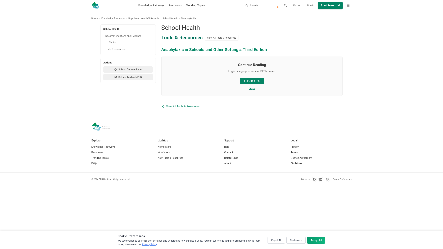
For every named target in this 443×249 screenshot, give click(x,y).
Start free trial (330, 5)
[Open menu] (348, 5)
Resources (175, 5)
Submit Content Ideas (130, 69)
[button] (277, 7)
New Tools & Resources (170, 157)
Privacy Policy (149, 244)
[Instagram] (327, 179)
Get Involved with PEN (130, 77)
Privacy (295, 146)
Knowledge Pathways (151, 5)
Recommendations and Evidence (123, 36)
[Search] (285, 5)
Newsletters (164, 146)
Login (252, 88)
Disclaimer (296, 163)
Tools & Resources (115, 49)
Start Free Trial (252, 80)
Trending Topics (195, 5)
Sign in (310, 5)
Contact (228, 152)
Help (226, 146)
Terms (294, 152)
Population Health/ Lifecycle (143, 18)
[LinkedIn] (320, 179)
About (227, 163)
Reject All (276, 240)
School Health (170, 18)
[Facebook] (314, 179)
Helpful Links (231, 157)
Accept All (316, 240)
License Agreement (301, 157)
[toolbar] (277, 7)
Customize (296, 240)
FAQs (94, 163)
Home (94, 18)
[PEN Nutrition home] (95, 5)
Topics (112, 42)
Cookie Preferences (342, 179)
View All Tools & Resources (221, 37)
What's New (164, 152)
